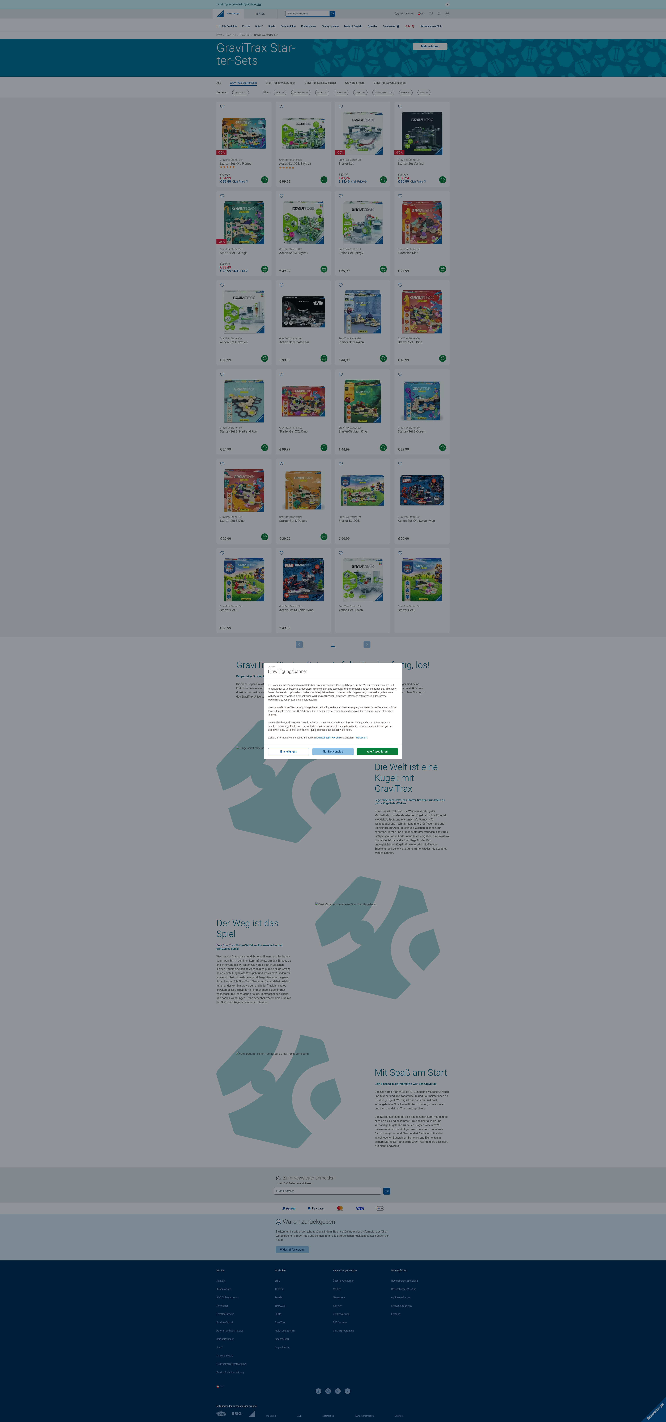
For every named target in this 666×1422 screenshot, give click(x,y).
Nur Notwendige (333, 751)
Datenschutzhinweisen (327, 737)
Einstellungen (288, 751)
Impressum (361, 737)
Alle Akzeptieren (377, 751)
